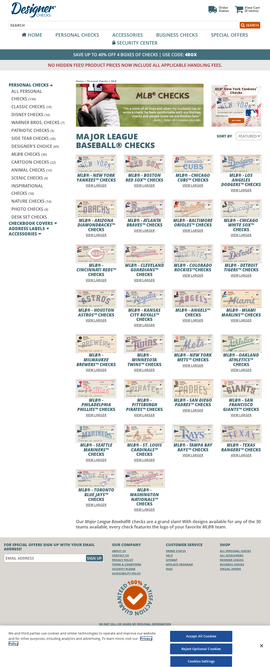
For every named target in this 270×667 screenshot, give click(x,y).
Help (169, 555)
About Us (119, 550)
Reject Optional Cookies (201, 648)
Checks (29, 154)
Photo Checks (29, 209)
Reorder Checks (232, 559)
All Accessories (231, 555)
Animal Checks (31, 170)
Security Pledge (124, 568)
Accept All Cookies (201, 636)
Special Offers (229, 35)
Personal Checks (77, 35)
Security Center (137, 43)
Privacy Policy (122, 559)
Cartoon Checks (33, 162)
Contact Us (120, 555)
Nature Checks (31, 201)
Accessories (127, 35)
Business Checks (177, 35)
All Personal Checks (235, 550)
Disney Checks (30, 114)
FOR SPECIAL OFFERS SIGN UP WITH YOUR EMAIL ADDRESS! (49, 547)
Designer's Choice (35, 146)
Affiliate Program (179, 564)
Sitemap (171, 559)
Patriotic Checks (32, 130)
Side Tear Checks (33, 138)
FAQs (169, 568)
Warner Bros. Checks (38, 122)
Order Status (176, 550)
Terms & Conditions (126, 564)
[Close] (261, 645)
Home (35, 35)
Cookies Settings (201, 661)
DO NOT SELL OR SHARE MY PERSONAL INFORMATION (135, 624)
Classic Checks (31, 107)
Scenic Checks (29, 178)
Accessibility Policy (126, 573)
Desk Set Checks (29, 217)
